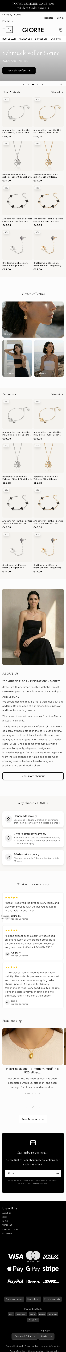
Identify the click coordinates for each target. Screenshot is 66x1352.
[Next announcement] (60, 5)
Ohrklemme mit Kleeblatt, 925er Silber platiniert (15, 263)
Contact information (50, 1345)
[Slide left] (25, 1106)
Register (48, 18)
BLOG (5, 1220)
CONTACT (7, 1232)
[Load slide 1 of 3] (29, 84)
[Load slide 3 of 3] (37, 84)
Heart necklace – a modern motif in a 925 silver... (32, 1069)
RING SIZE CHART (11, 1228)
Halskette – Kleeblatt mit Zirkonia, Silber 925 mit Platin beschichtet (17, 174)
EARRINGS (56, 38)
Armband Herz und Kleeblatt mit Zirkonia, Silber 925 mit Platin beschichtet (16, 130)
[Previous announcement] (5, 5)
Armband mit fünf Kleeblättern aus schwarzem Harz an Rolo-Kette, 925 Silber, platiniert (17, 219)
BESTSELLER (9, 38)
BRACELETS (41, 38)
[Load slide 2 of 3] (33, 84)
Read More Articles (33, 1118)
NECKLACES (25, 38)
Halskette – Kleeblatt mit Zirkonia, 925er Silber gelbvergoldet (45, 174)
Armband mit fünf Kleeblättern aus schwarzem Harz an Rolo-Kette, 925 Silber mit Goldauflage (48, 219)
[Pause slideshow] (62, 83)
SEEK (4, 1216)
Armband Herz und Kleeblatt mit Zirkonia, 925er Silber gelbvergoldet (47, 130)
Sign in (60, 18)
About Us (6, 1212)
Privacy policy (31, 1345)
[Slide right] (40, 1106)
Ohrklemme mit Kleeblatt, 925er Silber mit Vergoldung (47, 263)
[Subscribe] (57, 1173)
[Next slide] (42, 83)
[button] (5, 29)
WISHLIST (7, 1224)
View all (55, 91)
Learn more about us (33, 775)
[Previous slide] (23, 83)
